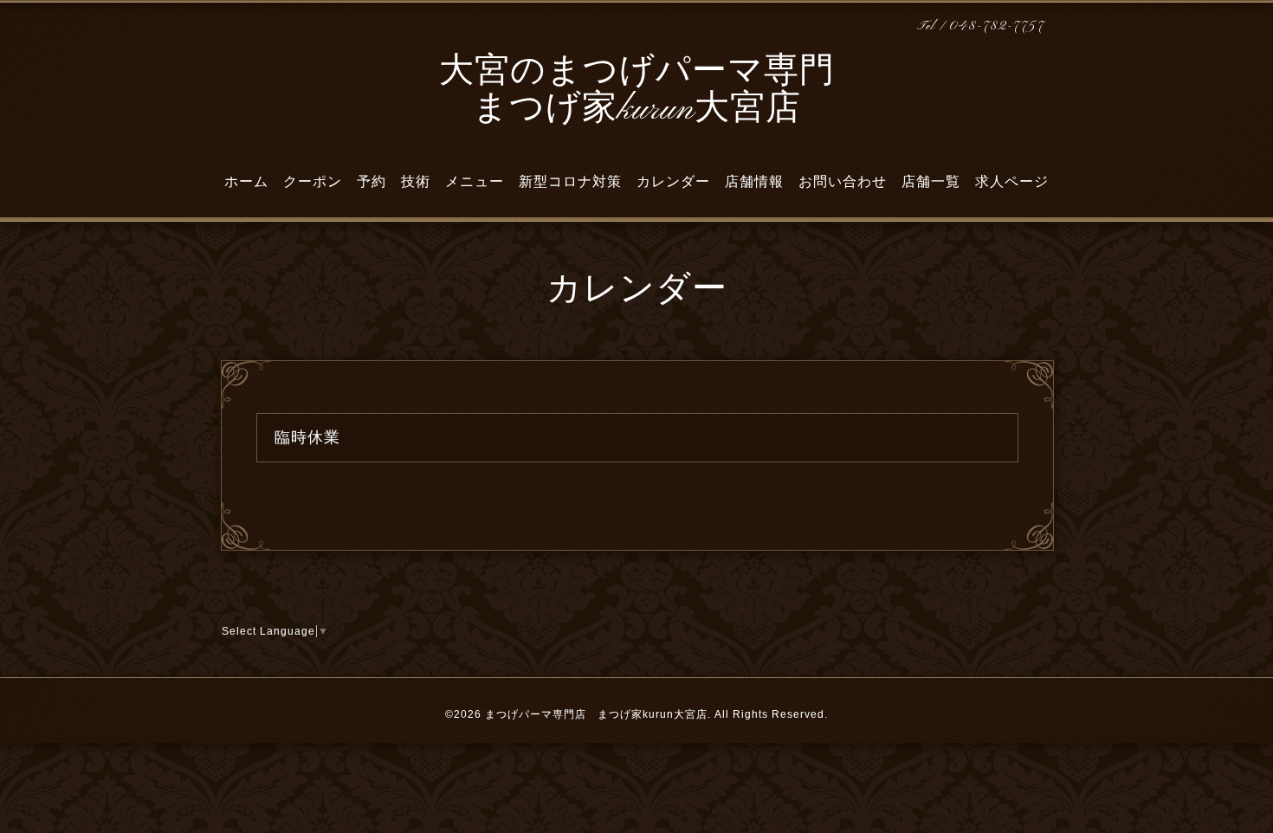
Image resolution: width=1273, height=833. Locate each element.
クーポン (312, 181)
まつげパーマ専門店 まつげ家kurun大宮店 (596, 714)
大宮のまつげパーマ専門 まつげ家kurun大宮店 (637, 91)
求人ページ (1012, 181)
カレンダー (673, 181)
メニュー (474, 181)
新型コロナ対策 (570, 181)
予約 (371, 181)
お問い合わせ (842, 181)
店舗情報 (754, 181)
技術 (415, 181)
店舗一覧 (930, 181)
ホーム (246, 181)
